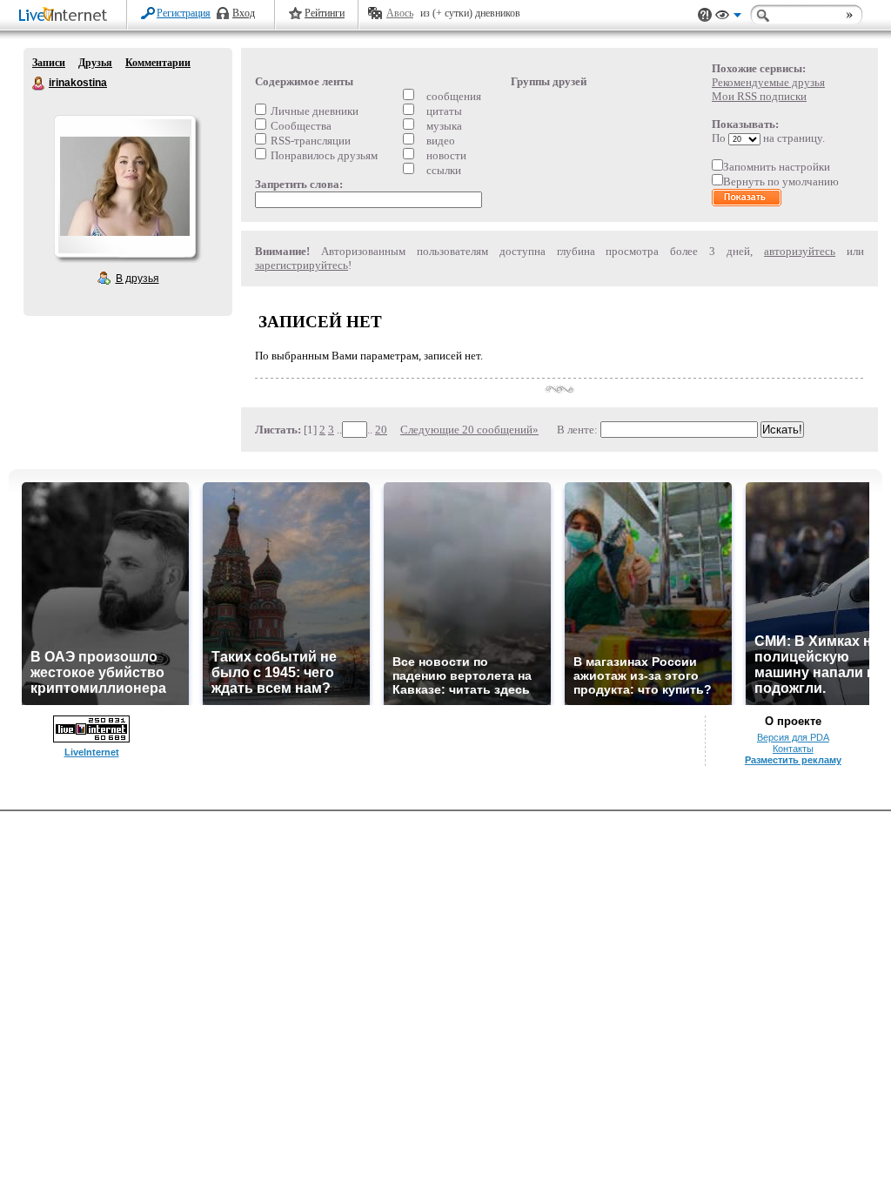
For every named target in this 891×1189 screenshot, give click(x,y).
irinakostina (39, 84)
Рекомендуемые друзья (768, 82)
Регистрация (184, 13)
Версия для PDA (793, 737)
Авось (399, 13)
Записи (48, 63)
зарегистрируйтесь (301, 265)
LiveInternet (66, 16)
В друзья (137, 278)
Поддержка (705, 15)
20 (381, 429)
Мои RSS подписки (759, 96)
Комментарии (158, 63)
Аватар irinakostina (124, 186)
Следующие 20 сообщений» (469, 429)
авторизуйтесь (799, 251)
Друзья (95, 63)
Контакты (793, 748)
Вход (243, 13)
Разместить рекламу (793, 760)
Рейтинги (325, 13)
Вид (728, 17)
